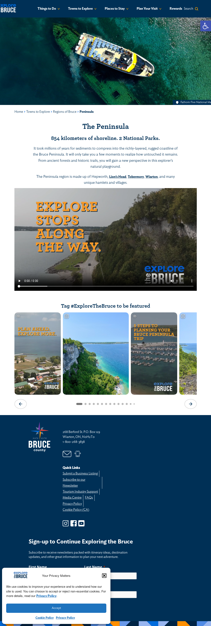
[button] (104, 576)
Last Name (93, 567)
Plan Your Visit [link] (147, 8)
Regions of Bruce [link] (64, 111)
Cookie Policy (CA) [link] (76, 509)
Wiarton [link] (151, 176)
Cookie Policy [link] (44, 617)
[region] (105, 360)
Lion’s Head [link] (117, 176)
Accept (56, 608)
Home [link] (18, 111)
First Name (38, 567)
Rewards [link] (176, 8)
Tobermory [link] (136, 176)
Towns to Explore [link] (80, 8)
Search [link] (188, 8)
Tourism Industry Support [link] (80, 491)
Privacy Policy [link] (46, 596)
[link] (205, 26)
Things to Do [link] (47, 8)
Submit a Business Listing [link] (80, 473)
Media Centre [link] (72, 497)
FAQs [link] (89, 497)
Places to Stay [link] (115, 8)
